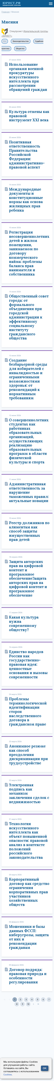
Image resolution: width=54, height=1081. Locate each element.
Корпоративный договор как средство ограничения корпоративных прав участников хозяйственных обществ (29, 892)
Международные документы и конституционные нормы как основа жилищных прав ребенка (26, 200)
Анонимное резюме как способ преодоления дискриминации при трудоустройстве (28, 754)
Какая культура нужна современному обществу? (24, 623)
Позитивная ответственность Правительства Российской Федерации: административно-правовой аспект (27, 155)
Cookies (7, 1074)
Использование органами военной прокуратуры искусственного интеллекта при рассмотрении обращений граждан (28, 77)
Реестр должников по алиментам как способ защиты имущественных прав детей (29, 531)
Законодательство (21, 41)
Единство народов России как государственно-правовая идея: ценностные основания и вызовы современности (28, 664)
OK (44, 1068)
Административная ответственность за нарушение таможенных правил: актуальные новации (29, 492)
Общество (20, 48)
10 (28, 1004)
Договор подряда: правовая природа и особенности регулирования (27, 976)
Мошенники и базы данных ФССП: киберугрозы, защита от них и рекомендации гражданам (29, 937)
